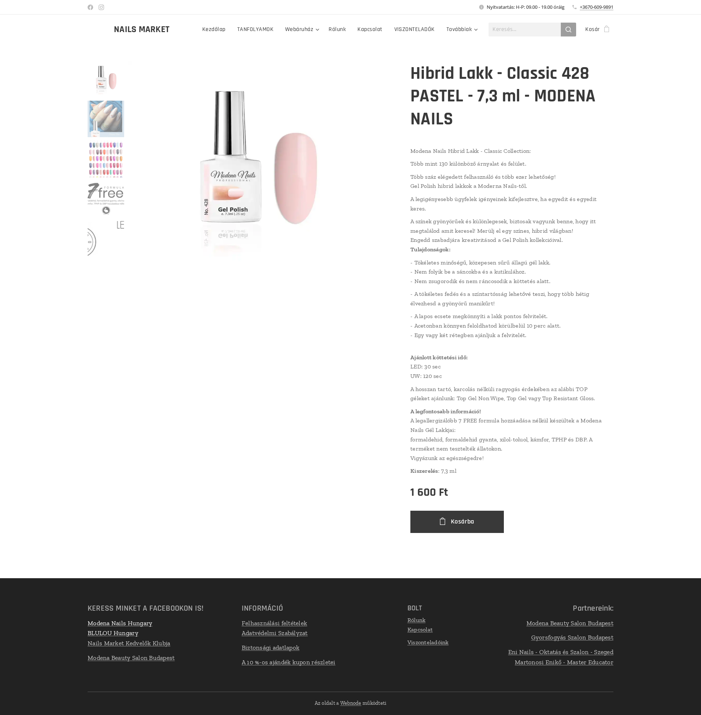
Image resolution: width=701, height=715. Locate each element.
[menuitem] (215, 29)
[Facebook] (90, 7)
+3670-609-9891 (596, 7)
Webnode (350, 703)
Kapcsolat (420, 629)
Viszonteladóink (428, 642)
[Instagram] (101, 7)
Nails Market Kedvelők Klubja (129, 643)
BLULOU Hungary (113, 633)
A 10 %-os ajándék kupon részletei (289, 662)
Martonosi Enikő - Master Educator (564, 662)
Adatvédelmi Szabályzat (275, 633)
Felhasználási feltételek (274, 623)
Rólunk (416, 620)
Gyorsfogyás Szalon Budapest (572, 637)
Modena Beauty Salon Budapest (131, 657)
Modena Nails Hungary (120, 623)
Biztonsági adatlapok (270, 647)
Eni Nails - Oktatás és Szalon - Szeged (560, 652)
